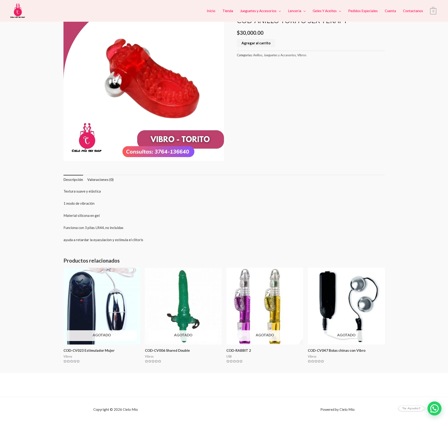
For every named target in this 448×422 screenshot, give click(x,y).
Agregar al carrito (256, 43)
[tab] (73, 180)
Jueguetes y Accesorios (258, 11)
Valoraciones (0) (100, 179)
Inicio (211, 11)
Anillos (257, 55)
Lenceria (294, 11)
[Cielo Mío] (18, 10)
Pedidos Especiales (363, 11)
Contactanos (413, 11)
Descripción (73, 179)
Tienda (227, 11)
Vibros (301, 55)
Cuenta (390, 11)
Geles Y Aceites (325, 11)
